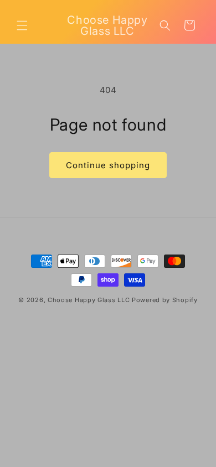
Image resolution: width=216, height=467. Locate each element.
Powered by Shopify (165, 300)
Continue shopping (108, 165)
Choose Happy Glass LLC (89, 300)
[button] (22, 25)
